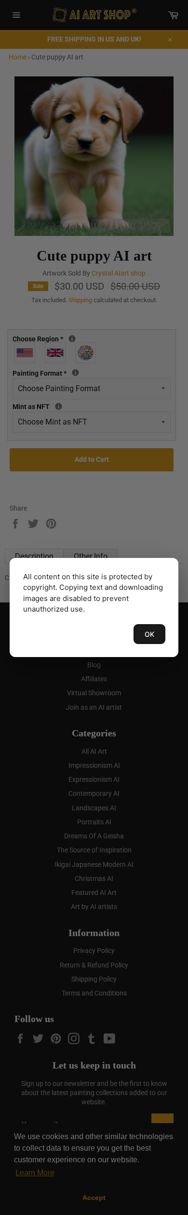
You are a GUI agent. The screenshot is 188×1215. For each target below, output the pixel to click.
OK (149, 634)
